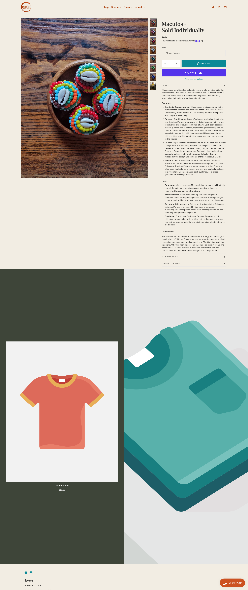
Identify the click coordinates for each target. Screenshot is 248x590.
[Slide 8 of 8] (153, 86)
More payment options (194, 79)
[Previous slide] (24, 98)
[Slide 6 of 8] (153, 68)
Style (164, 47)
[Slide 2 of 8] (153, 32)
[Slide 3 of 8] (153, 41)
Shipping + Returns (171, 263)
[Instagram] (31, 573)
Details (165, 85)
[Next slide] (145, 98)
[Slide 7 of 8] (153, 77)
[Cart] (225, 7)
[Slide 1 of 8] (153, 23)
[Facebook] (26, 573)
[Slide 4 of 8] (153, 50)
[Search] (213, 7)
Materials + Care (170, 257)
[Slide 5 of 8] (153, 59)
